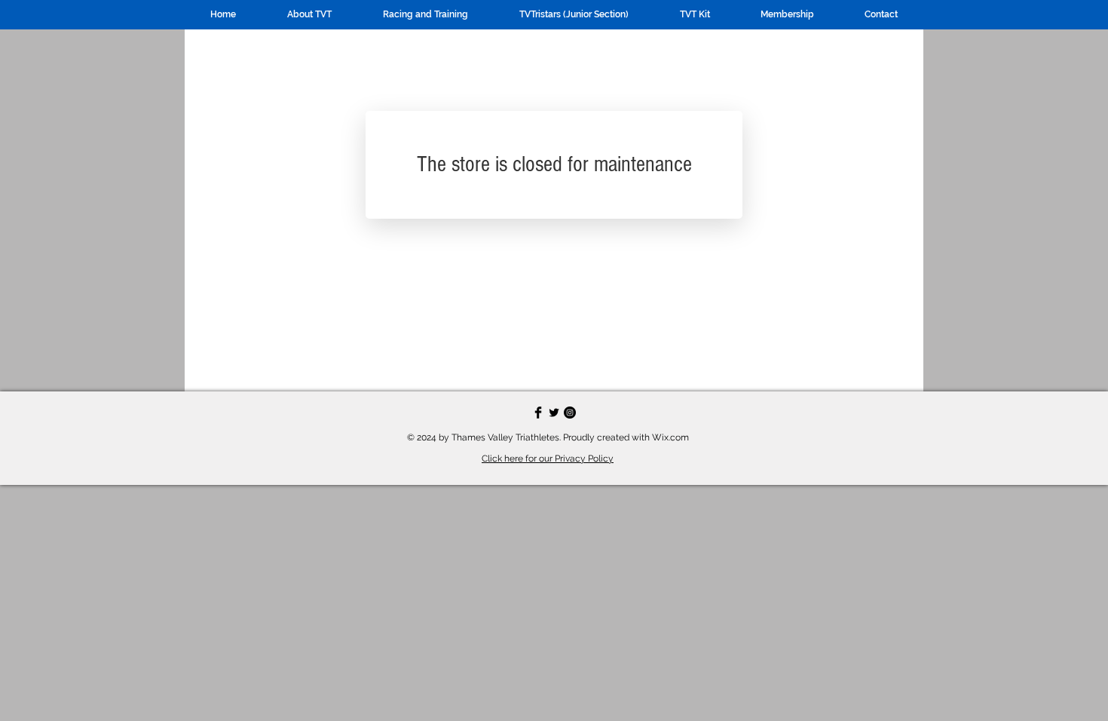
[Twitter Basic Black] (554, 413)
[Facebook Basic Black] (538, 413)
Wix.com (670, 437)
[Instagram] (570, 413)
